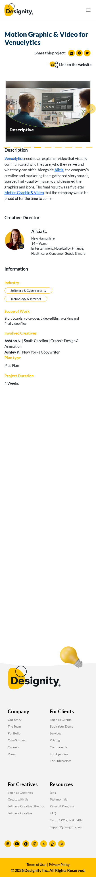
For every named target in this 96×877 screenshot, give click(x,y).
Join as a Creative (20, 813)
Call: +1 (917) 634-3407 (66, 820)
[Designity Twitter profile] (43, 843)
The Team (14, 726)
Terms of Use (36, 865)
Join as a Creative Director (26, 806)
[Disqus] (48, 460)
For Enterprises (60, 761)
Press (11, 754)
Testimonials (58, 799)
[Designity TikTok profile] (52, 843)
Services (55, 733)
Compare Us (58, 747)
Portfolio (14, 733)
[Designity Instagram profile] (34, 843)
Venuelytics (13, 158)
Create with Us (18, 799)
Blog (53, 792)
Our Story (14, 720)
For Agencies (59, 754)
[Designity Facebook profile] (25, 843)
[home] (18, 10)
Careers (13, 747)
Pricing (55, 740)
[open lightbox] (48, 111)
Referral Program (62, 806)
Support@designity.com (66, 827)
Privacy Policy (59, 865)
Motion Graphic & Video (24, 192)
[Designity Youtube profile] (16, 843)
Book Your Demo (61, 726)
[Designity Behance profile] (61, 843)
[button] (88, 10)
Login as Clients (60, 720)
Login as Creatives (20, 792)
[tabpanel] (48, 112)
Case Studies (16, 740)
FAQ (53, 813)
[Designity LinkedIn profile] (7, 843)
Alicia (59, 170)
